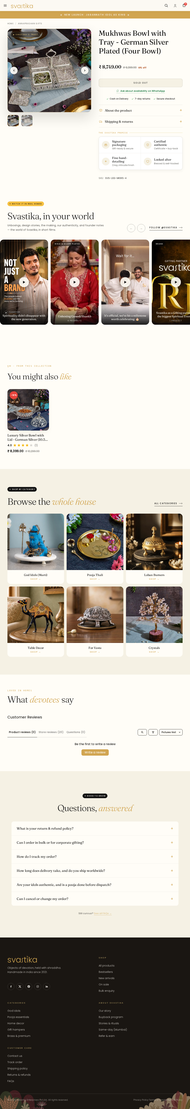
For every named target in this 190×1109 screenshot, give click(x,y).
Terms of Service (158, 1099)
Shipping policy (17, 1068)
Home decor (15, 1023)
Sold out (140, 83)
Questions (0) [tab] (75, 732)
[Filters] (153, 732)
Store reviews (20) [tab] (51, 732)
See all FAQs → (103, 913)
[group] (95, 421)
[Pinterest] (28, 986)
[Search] (166, 5)
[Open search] (142, 732)
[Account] (175, 5)
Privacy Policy (140, 1099)
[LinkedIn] (46, 986)
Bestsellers (106, 972)
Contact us (14, 1056)
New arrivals (106, 978)
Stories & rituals (109, 1023)
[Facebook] (10, 986)
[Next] (85, 70)
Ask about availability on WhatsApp (142, 91)
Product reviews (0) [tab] (22, 732)
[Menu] (5, 6)
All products (106, 965)
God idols (13, 1011)
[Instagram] (37, 986)
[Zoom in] (84, 35)
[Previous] (14, 70)
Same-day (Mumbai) (113, 1029)
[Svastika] (22, 5)
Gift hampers (16, 1029)
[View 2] (27, 120)
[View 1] (13, 120)
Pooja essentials (18, 1017)
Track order (14, 1062)
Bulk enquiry (106, 991)
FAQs (10, 1081)
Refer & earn (107, 1036)
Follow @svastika (163, 227)
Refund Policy (175, 1099)
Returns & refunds (19, 1075)
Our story (105, 1011)
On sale (104, 984)
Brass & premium (18, 1036)
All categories (165, 503)
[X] (19, 986)
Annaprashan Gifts (30, 23)
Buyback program (111, 1017)
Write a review (95, 752)
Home (10, 23)
